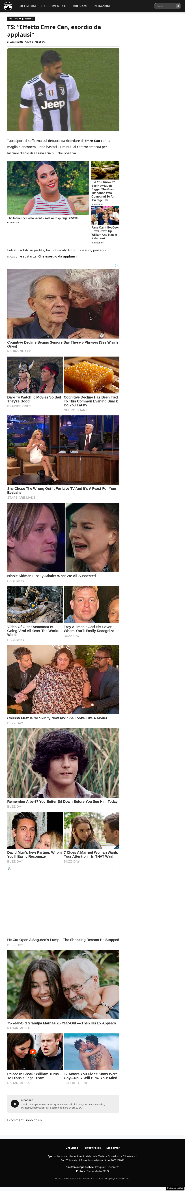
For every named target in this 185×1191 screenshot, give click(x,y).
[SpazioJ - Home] (8, 6)
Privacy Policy (92, 1147)
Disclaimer (113, 1147)
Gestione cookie (175, 1188)
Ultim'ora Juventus (21, 18)
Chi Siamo (72, 1147)
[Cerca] (178, 6)
